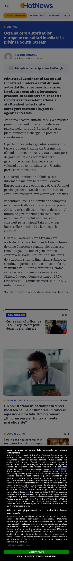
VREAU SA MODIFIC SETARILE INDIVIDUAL (36, 556)
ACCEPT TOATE (36, 552)
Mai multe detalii (58, 469)
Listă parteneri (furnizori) (18, 545)
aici (27, 492)
